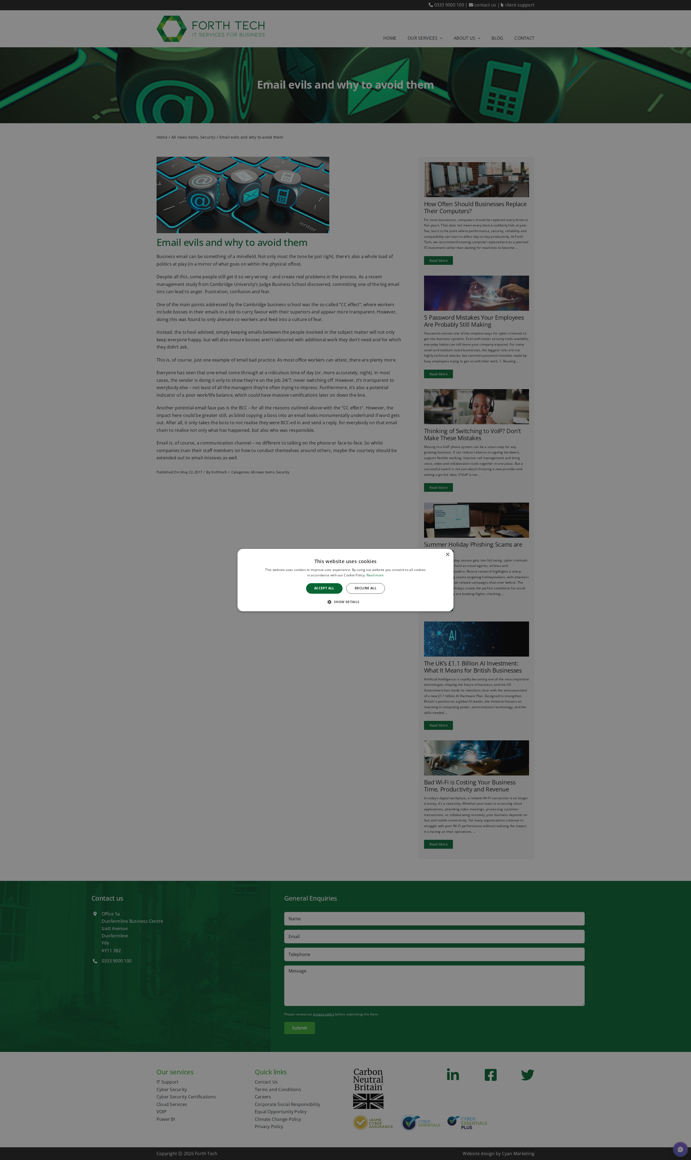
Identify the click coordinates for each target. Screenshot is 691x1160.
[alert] (345, 580)
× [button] (447, 555)
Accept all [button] (324, 588)
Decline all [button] (366, 588)
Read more (375, 575)
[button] (345, 601)
